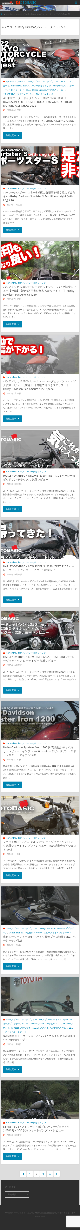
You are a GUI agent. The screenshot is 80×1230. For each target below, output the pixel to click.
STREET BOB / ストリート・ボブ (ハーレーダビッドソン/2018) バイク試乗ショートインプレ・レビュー (36, 1128)
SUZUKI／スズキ (40, 1027)
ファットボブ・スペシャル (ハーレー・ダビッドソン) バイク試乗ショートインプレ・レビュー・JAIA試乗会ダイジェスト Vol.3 (39, 845)
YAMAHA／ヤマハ (59, 1027)
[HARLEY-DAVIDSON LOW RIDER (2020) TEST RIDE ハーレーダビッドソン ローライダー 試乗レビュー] (40, 640)
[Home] (2, 14)
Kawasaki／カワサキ (21, 1027)
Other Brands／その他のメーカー (48, 89)
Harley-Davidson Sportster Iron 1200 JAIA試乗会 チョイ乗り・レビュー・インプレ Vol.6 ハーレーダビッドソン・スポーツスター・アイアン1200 (39, 751)
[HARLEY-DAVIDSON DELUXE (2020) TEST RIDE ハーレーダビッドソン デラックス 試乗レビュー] (40, 459)
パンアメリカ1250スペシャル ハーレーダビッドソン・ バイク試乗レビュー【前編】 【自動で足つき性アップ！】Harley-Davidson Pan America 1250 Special (39, 385)
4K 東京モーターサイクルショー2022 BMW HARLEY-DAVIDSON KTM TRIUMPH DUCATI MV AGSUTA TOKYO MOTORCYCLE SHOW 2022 (37, 102)
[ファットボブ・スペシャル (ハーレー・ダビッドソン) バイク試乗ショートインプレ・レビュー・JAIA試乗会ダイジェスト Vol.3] (40, 825)
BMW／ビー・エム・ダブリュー (42, 81)
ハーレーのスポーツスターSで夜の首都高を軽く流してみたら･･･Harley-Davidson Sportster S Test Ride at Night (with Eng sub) (39, 196)
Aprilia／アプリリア (15, 81)
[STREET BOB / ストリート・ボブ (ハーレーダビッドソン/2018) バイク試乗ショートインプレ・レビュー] (40, 1109)
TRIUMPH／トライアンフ (15, 93)
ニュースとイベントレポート (43, 93)
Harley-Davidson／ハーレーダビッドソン (31, 85)
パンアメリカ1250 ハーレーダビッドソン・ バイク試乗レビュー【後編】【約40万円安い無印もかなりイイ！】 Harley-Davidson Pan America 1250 (39, 290)
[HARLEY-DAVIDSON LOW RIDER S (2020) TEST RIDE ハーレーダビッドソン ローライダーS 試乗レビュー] (40, 549)
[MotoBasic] (8, 2)
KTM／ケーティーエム (19, 89)
